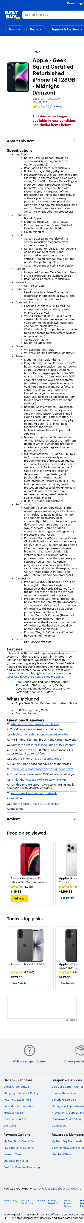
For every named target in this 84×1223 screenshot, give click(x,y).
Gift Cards (9, 1125)
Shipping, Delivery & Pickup (21, 1093)
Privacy (41, 1200)
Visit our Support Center (67, 1086)
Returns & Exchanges (17, 1099)
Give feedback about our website (60, 1188)
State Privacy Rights (68, 1203)
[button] (15, 29)
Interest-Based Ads (54, 1202)
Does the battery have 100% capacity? (35, 803)
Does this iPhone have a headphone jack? (37, 758)
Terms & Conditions (27, 1202)
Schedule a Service (64, 1099)
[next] (73, 873)
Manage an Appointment (68, 1106)
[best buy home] (12, 15)
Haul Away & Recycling (66, 1119)
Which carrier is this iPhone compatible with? (39, 734)
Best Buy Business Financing (21, 1167)
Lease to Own (12, 1154)
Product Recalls (13, 1112)
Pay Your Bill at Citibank (18, 1147)
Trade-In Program (14, 1119)
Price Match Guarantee (18, 1106)
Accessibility (10, 1200)
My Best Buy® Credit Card (19, 1141)
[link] (22, 886)
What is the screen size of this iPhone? (35, 724)
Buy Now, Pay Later (15, 1160)
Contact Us (59, 1125)
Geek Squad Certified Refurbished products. (35, 676)
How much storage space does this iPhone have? (42, 769)
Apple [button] (36, 52)
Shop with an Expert (65, 1093)
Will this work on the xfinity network (34, 793)
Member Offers (61, 1154)
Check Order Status (16, 1086)
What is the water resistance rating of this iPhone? (43, 744)
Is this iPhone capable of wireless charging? (38, 779)
